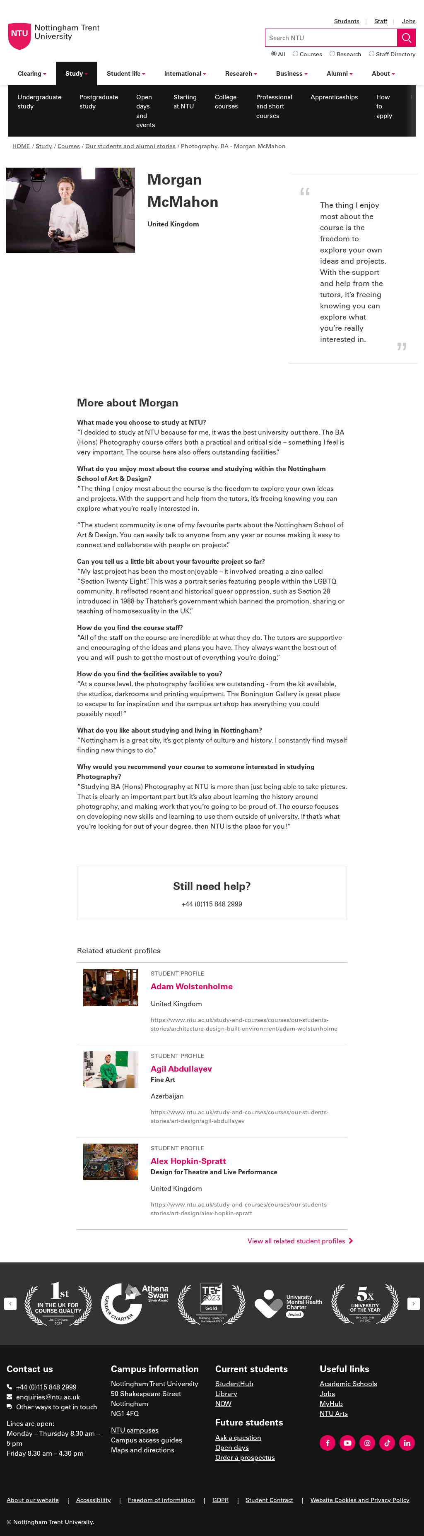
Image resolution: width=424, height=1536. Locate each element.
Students (346, 21)
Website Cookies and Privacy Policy (360, 1500)
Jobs (409, 21)
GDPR (220, 1500)
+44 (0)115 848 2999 (46, 1386)
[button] (10, 1304)
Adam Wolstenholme (192, 986)
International (182, 73)
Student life (123, 73)
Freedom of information (161, 1500)
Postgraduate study (99, 102)
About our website (33, 1500)
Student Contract (269, 1500)
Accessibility (93, 1500)
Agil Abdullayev (181, 1068)
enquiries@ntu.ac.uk (48, 1396)
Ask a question (238, 1437)
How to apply (384, 106)
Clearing (29, 73)
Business (289, 73)
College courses (226, 102)
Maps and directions (142, 1449)
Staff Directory (396, 54)
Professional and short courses (274, 106)
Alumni (337, 73)
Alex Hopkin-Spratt (188, 1160)
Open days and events (145, 111)
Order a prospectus (245, 1457)
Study (74, 73)
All (281, 54)
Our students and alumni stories (130, 146)
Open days (232, 1447)
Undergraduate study (39, 102)
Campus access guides (146, 1439)
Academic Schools (348, 1383)
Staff (380, 21)
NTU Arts (334, 1413)
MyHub (331, 1403)
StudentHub (234, 1383)
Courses (311, 54)
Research (349, 54)
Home (21, 146)
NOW (223, 1403)
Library (226, 1393)
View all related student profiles (298, 1240)
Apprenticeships (334, 97)
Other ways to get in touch (56, 1406)
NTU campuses (135, 1429)
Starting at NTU (185, 102)
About (381, 73)
